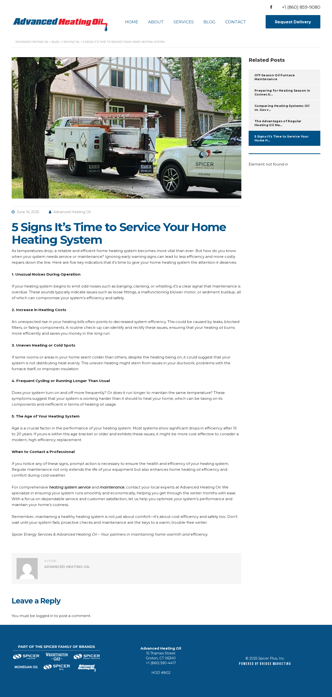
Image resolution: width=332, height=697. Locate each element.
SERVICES (184, 21)
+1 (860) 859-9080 (301, 7)
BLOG (209, 21)
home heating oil (185, 469)
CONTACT (235, 21)
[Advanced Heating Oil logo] (60, 21)
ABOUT (156, 21)
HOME (131, 21)
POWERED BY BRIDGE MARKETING (265, 664)
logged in (44, 615)
